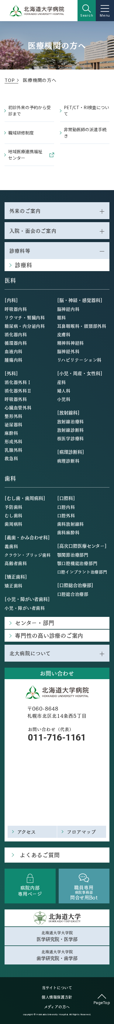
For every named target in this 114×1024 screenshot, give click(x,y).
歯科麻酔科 (68, 532)
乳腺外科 (13, 449)
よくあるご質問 (40, 855)
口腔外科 (66, 515)
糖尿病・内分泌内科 (25, 325)
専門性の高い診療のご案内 (49, 635)
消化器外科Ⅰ (18, 382)
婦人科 (64, 390)
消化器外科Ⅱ (18, 390)
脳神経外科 (68, 351)
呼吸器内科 (16, 309)
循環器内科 (16, 342)
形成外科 (13, 441)
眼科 (61, 317)
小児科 (64, 399)
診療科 (23, 265)
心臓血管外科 (18, 407)
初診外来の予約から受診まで (29, 110)
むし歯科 (13, 515)
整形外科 (13, 416)
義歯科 (11, 546)
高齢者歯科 (16, 563)
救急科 (11, 458)
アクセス (26, 831)
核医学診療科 (70, 438)
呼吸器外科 (16, 399)
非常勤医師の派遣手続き (85, 132)
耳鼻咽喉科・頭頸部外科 (81, 325)
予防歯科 (13, 507)
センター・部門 (34, 623)
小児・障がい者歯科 (25, 607)
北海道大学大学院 (57, 936)
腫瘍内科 (13, 359)
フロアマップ (81, 831)
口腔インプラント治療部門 (82, 572)
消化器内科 (16, 334)
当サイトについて (57, 987)
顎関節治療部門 (72, 554)
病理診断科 (68, 460)
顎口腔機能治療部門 (77, 563)
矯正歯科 (13, 585)
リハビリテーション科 (79, 359)
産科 (61, 382)
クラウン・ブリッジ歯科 (27, 555)
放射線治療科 (70, 421)
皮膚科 (64, 334)
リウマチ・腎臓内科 (25, 317)
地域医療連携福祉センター (25, 154)
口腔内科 (66, 507)
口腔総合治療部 (72, 594)
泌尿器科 (13, 424)
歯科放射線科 (70, 523)
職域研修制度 (21, 133)
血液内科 (13, 351)
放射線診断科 (70, 429)
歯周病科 (13, 523)
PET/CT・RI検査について (86, 110)
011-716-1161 (57, 737)
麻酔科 (11, 432)
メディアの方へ (57, 1006)
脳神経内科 (68, 309)
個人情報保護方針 (57, 997)
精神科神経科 (70, 342)
